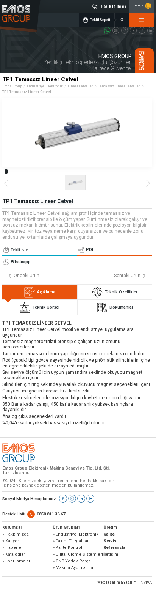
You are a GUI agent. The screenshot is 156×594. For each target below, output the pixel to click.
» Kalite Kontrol (67, 547)
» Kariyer (10, 541)
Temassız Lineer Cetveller (119, 86)
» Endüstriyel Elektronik (75, 534)
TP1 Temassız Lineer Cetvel (26, 92)
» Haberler (12, 547)
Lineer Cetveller (80, 86)
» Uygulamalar (16, 561)
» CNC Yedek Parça (72, 561)
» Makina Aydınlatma (73, 568)
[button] (6, 171)
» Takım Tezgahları (71, 541)
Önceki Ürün (26, 275)
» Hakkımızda (15, 534)
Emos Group (12, 86)
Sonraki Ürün (127, 275)
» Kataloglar (13, 554)
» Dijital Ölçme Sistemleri (78, 554)
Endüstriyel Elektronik (45, 86)
